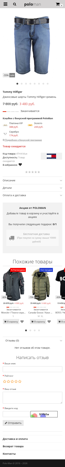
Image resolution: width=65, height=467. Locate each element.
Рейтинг (9, 375)
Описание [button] (9, 180)
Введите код (11, 408)
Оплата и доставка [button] (14, 195)
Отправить (14, 423)
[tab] (32, 180)
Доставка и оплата (15, 439)
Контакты (9, 453)
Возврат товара (13, 446)
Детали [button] (7, 187)
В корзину (12, 321)
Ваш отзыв (10, 389)
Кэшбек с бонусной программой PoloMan (28, 118)
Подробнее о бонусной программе (23, 139)
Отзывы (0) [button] (12, 340)
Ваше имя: (10, 363)
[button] (17, 84)
